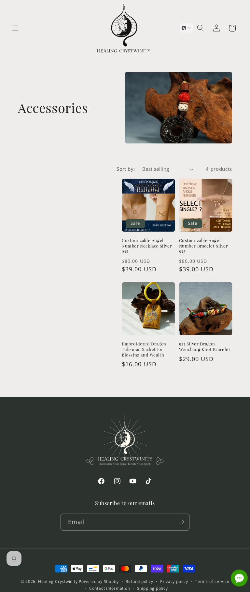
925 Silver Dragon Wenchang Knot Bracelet (204, 346)
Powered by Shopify (99, 581)
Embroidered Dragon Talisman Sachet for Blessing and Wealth (144, 349)
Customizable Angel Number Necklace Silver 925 (147, 246)
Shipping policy (152, 588)
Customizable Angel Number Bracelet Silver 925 (203, 246)
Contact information (109, 588)
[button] (15, 28)
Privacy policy (174, 581)
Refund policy (139, 581)
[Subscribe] (181, 522)
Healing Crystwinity (58, 581)
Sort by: (126, 169)
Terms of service (212, 581)
